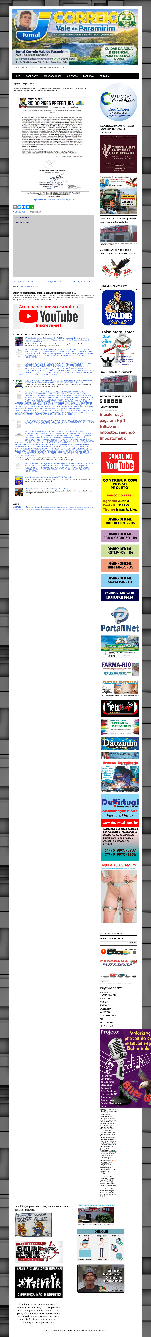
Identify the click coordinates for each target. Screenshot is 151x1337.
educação (76, 509)
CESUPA (74, 507)
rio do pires (48, 507)
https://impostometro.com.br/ (110, 411)
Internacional (61, 509)
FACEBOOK (88, 76)
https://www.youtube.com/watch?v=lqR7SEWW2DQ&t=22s (54, 200)
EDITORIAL (105, 76)
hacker (81, 509)
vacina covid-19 (57, 507)
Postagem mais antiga (83, 281)
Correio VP (19, 506)
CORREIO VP (32, 76)
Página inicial (54, 281)
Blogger (103, 1330)
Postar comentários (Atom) (28, 286)
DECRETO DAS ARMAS (84, 507)
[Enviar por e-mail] (31, 212)
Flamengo (31, 509)
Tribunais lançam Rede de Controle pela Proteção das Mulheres (46, 489)
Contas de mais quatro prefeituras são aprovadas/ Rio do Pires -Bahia (48, 477)
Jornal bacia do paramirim (35, 507)
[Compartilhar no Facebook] (37, 212)
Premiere (70, 509)
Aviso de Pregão (67, 507)
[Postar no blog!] (33, 212)
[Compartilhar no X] (35, 212)
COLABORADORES (52, 76)
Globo (56, 509)
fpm (89, 1330)
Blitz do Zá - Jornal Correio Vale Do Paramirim (119, 983)
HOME (17, 76)
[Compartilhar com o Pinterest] (40, 212)
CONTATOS (72, 76)
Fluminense (51, 509)
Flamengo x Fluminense (41, 509)
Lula (67, 509)
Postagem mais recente (24, 281)
